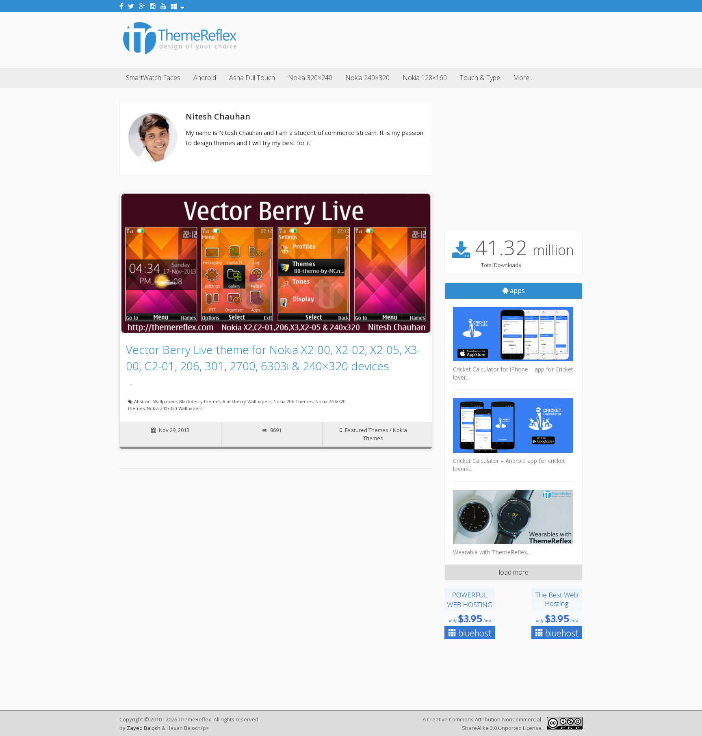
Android (204, 77)
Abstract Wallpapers (155, 401)
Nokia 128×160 (425, 77)
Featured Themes (366, 430)
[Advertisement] (435, 38)
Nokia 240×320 (367, 77)
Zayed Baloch (143, 728)
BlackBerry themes (200, 401)
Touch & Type (480, 77)
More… (523, 77)
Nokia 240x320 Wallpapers (174, 408)
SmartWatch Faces (153, 77)
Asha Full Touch (252, 77)
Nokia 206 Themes (293, 401)
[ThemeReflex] (179, 54)
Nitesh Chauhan (218, 116)
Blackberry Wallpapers (247, 401)
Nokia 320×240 (310, 77)
